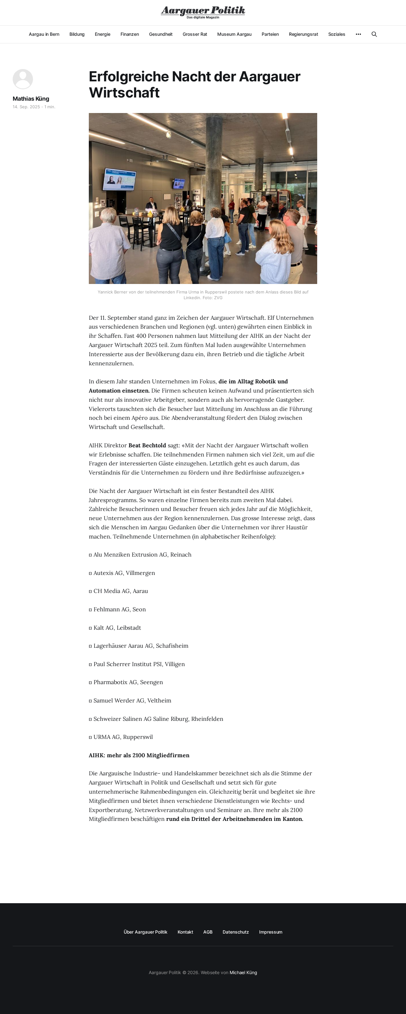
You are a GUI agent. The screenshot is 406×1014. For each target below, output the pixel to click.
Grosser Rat (195, 34)
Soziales (336, 34)
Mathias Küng (31, 98)
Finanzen (130, 34)
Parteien (270, 34)
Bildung (77, 34)
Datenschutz (236, 932)
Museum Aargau (234, 34)
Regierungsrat (303, 34)
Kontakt (185, 932)
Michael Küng (243, 972)
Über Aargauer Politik (145, 932)
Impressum (270, 932)
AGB (208, 932)
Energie (102, 34)
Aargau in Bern (44, 34)
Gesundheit (161, 34)
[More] (358, 34)
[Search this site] (374, 34)
